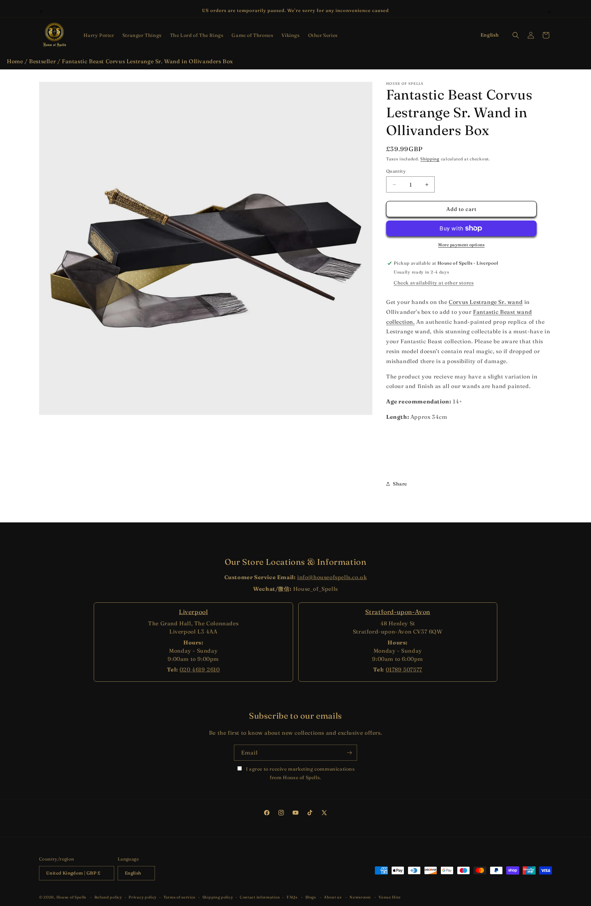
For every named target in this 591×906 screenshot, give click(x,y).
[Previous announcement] (41, 10)
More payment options (461, 244)
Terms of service (179, 897)
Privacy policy (143, 897)
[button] (98, 35)
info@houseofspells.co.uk (332, 577)
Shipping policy (217, 897)
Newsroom (360, 897)
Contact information (260, 897)
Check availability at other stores (434, 283)
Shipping (429, 158)
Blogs (310, 897)
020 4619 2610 (200, 669)
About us (333, 897)
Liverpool (193, 612)
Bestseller (42, 61)
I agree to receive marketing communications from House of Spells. (300, 773)
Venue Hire (390, 897)
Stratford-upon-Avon (397, 612)
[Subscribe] (349, 753)
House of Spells (71, 897)
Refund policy (108, 897)
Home (15, 61)
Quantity (396, 171)
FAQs (292, 897)
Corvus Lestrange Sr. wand (486, 301)
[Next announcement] (549, 10)
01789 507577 (404, 669)
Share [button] (400, 484)
